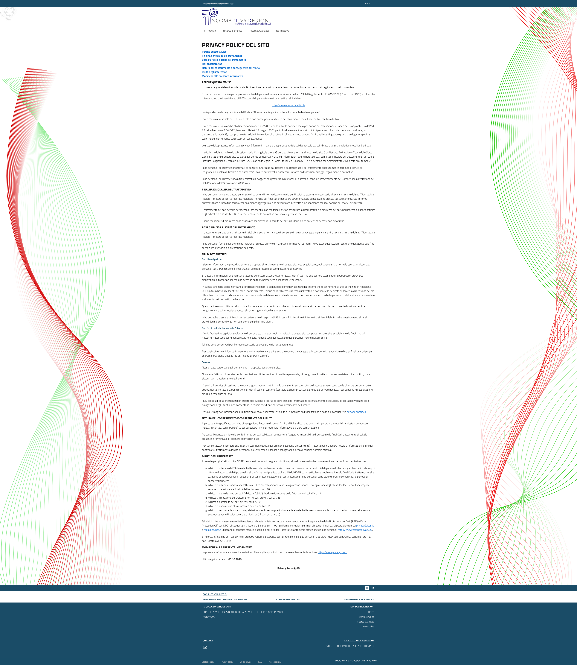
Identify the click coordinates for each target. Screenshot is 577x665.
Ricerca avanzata (365, 621)
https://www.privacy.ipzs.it (332, 552)
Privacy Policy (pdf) (288, 568)
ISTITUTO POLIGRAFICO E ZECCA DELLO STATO (350, 646)
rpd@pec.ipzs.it (212, 530)
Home (371, 612)
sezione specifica (356, 412)
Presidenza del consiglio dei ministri (218, 3)
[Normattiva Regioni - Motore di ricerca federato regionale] (245, 17)
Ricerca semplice (366, 617)
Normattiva (368, 626)
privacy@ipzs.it (365, 525)
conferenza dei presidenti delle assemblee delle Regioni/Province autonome (243, 614)
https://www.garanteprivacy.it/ (355, 530)
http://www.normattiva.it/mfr (288, 105)
